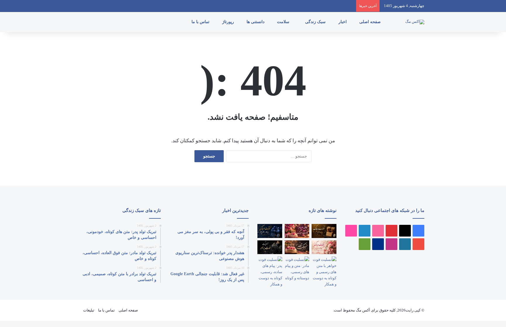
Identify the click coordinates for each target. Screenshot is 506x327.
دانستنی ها (256, 22)
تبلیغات (88, 310)
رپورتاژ (228, 22)
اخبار (343, 22)
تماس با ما (201, 22)
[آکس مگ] (414, 22)
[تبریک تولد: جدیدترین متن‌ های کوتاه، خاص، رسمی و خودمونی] (297, 247)
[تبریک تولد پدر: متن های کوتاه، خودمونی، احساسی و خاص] (324, 231)
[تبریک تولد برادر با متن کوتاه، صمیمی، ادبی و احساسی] (269, 231)
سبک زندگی (316, 22)
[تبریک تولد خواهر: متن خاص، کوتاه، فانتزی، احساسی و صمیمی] (324, 247)
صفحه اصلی (370, 22)
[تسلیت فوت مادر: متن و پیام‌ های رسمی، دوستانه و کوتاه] (297, 268)
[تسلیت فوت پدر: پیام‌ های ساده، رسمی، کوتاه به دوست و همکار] (269, 271)
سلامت (283, 22)
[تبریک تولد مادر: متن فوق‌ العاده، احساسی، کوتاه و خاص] (297, 231)
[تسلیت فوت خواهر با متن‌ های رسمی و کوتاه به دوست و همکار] (324, 271)
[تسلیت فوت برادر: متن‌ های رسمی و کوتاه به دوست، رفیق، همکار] (269, 247)
